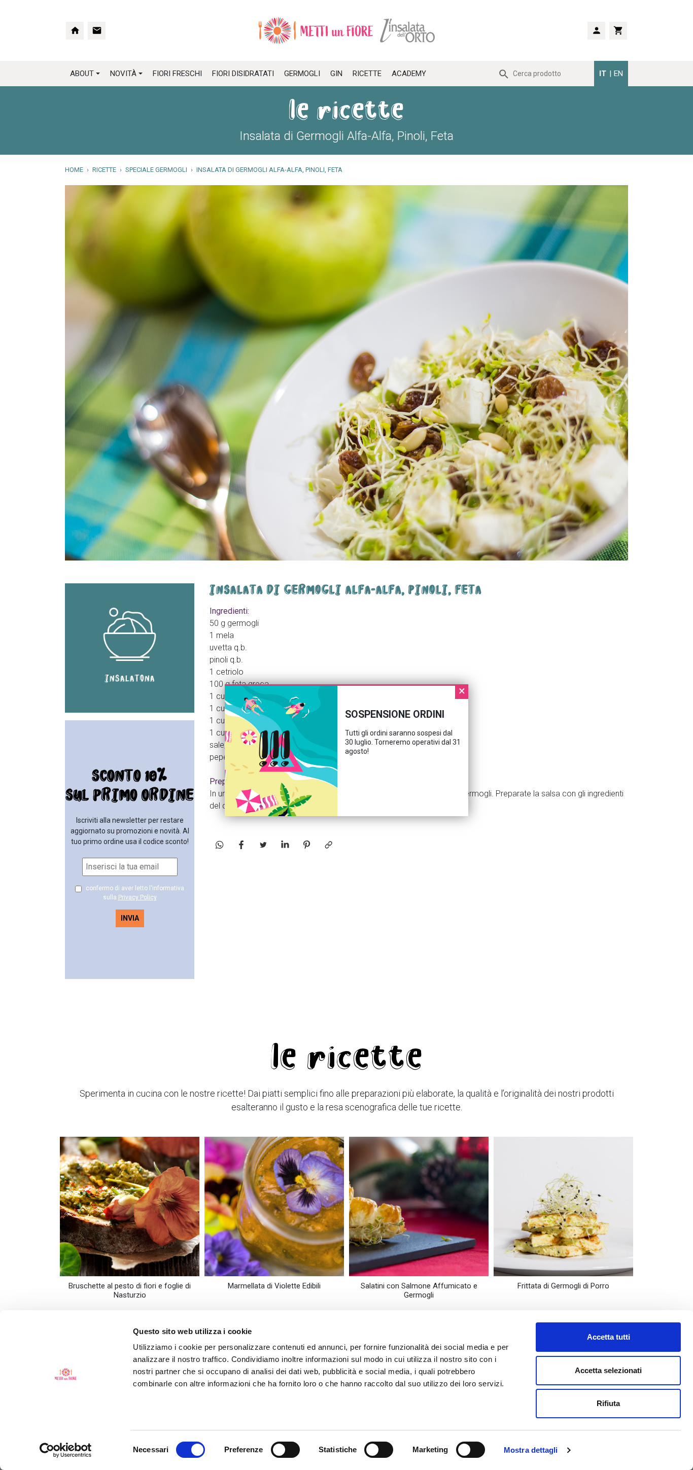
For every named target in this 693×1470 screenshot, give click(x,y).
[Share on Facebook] (241, 845)
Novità (123, 73)
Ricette (367, 73)
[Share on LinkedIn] (285, 845)
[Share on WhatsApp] (219, 845)
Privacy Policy (137, 897)
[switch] (274, 1450)
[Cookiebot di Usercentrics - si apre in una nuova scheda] (65, 1450)
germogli (302, 73)
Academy (409, 73)
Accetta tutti (608, 1337)
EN (618, 73)
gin (336, 73)
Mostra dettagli (531, 1450)
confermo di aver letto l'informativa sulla (134, 893)
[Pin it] (307, 845)
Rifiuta (608, 1403)
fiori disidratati (243, 73)
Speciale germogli (156, 169)
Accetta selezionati (608, 1370)
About (82, 73)
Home (74, 169)
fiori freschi (177, 73)
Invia (130, 918)
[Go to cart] (618, 31)
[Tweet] (263, 845)
